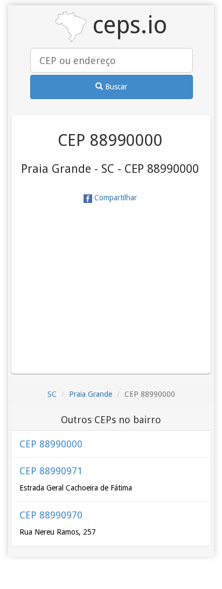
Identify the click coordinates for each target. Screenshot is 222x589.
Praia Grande (90, 394)
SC (52, 394)
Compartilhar (114, 197)
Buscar (115, 86)
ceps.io (126, 25)
